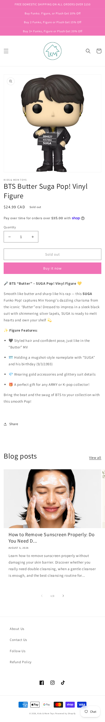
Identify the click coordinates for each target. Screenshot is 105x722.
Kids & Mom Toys (45, 713)
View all (95, 457)
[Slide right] (63, 595)
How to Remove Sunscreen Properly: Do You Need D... (52, 537)
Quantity (10, 227)
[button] (6, 51)
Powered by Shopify (65, 713)
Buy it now (52, 268)
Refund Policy (21, 662)
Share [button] (13, 424)
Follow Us (17, 651)
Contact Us (18, 640)
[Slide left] (41, 595)
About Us (17, 629)
